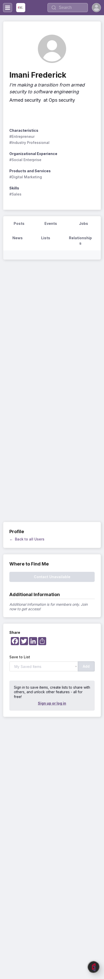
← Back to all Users (26, 539)
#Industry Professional (29, 142)
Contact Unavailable (52, 577)
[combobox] (67, 7)
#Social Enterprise (25, 160)
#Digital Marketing (25, 177)
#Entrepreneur (22, 136)
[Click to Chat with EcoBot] (93, 967)
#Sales (15, 194)
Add (86, 666)
